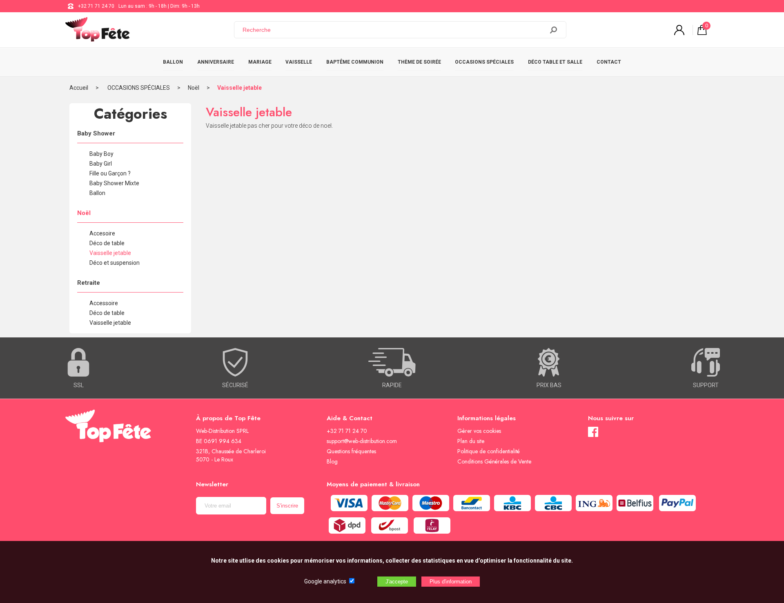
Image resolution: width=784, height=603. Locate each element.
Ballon (97, 193)
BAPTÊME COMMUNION (354, 62)
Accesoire (102, 233)
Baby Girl (100, 163)
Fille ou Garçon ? (110, 173)
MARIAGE (260, 62)
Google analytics (325, 581)
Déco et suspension (114, 262)
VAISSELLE (298, 62)
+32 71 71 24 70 (96, 6)
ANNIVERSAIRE (215, 62)
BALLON (173, 62)
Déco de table (107, 243)
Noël (193, 87)
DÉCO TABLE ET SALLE (555, 62)
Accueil (78, 87)
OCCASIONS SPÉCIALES (484, 62)
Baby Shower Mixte (114, 183)
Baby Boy (101, 154)
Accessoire (103, 303)
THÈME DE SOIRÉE (419, 62)
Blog (332, 461)
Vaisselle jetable (239, 87)
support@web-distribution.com (362, 441)
